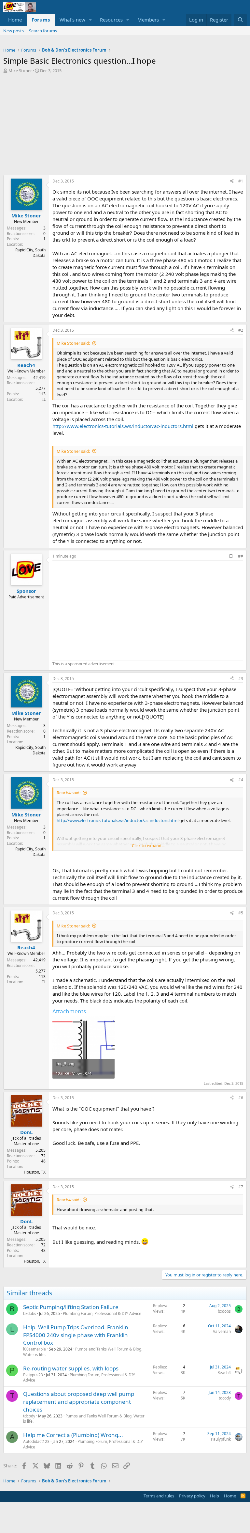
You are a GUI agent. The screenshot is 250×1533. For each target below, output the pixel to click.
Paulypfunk (221, 1439)
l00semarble (34, 1349)
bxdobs (29, 1313)
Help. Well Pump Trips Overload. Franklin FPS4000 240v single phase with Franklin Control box (75, 1335)
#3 (240, 678)
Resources (111, 19)
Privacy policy (192, 1496)
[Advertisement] (125, 122)
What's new (72, 19)
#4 (240, 779)
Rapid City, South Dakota (30, 252)
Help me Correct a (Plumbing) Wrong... (73, 1435)
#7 (240, 1187)
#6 (240, 1097)
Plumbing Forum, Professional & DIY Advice (102, 1313)
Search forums (43, 31)
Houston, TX (35, 1172)
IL (44, 399)
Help (214, 1496)
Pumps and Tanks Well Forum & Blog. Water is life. (82, 1351)
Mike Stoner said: (73, 343)
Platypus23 (33, 1375)
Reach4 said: (68, 793)
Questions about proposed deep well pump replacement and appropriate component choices (78, 1401)
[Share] (232, 181)
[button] (90, 20)
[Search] (240, 20)
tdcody (29, 1416)
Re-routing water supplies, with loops (70, 1368)
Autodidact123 (36, 1441)
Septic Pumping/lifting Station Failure (70, 1307)
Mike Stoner (20, 70)
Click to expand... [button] (148, 845)
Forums (41, 19)
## (240, 556)
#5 (240, 913)
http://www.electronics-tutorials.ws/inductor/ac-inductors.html (122, 426)
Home (15, 19)
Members (148, 19)
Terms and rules (159, 1496)
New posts (13, 31)
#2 (240, 330)
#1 (240, 181)
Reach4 (224, 1372)
